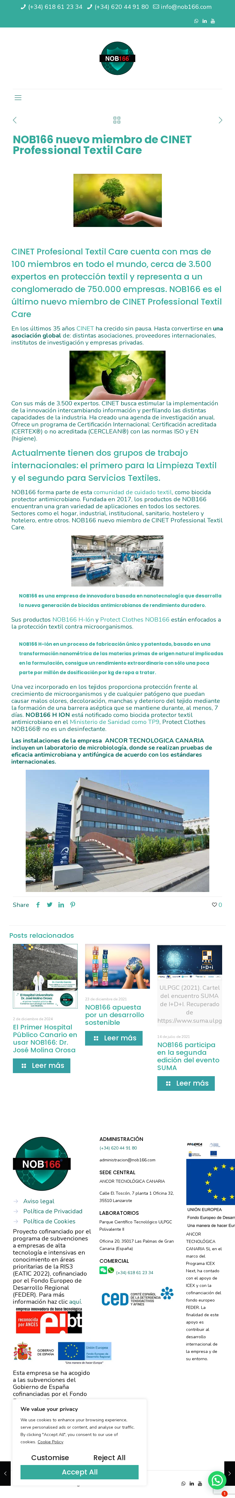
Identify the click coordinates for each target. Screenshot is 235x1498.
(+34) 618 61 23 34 (55, 7)
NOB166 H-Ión (73, 620)
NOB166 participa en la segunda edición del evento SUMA (188, 1056)
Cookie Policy (50, 1442)
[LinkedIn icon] (204, 21)
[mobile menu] (18, 98)
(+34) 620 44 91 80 (122, 7)
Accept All (80, 1472)
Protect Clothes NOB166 (135, 620)
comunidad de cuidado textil (133, 492)
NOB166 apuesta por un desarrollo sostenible (114, 1015)
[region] (79, 1442)
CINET (85, 328)
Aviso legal (38, 1201)
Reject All (109, 1458)
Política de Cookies (49, 1221)
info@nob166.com (186, 7)
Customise (50, 1458)
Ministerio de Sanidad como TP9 (114, 722)
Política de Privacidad (53, 1211)
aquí (75, 1302)
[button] (217, 1480)
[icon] (213, 21)
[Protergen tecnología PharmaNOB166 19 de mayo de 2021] (229, 1473)
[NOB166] (117, 58)
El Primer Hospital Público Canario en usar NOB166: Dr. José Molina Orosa (45, 1038)
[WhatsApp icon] (196, 21)
